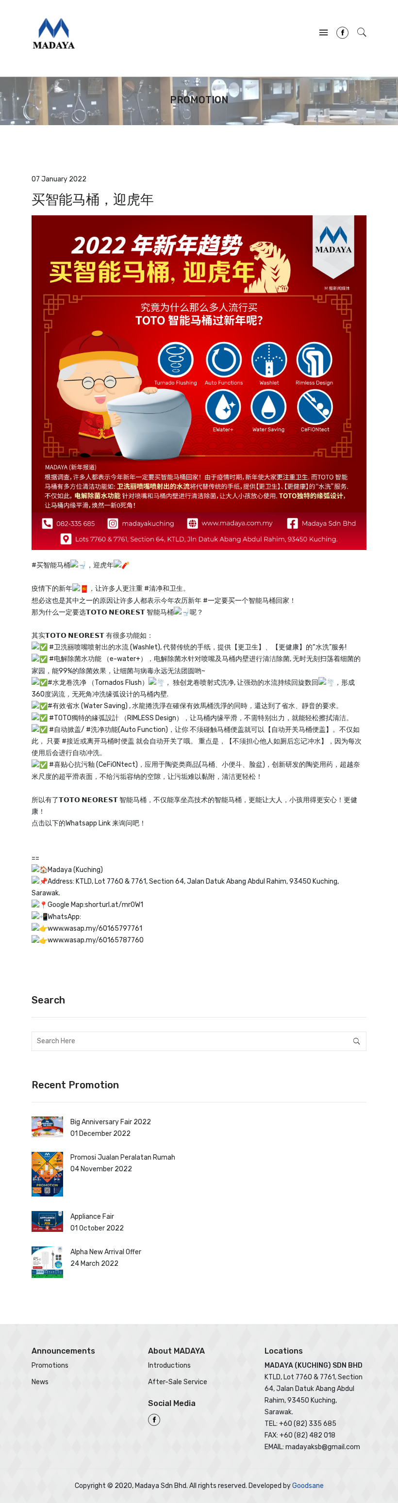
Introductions (169, 1365)
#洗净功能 (102, 730)
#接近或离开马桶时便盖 (98, 741)
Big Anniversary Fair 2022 (110, 1122)
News (40, 1382)
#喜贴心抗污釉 (72, 764)
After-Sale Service (177, 1382)
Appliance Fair (92, 1216)
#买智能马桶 (51, 565)
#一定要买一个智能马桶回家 (246, 601)
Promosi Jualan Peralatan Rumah (122, 1157)
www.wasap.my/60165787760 (96, 940)
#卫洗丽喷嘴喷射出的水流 (89, 647)
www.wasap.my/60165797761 (95, 928)
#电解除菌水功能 (75, 659)
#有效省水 (64, 706)
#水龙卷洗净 (67, 683)
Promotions (50, 1365)
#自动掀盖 (65, 730)
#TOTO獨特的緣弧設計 (84, 718)
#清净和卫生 (163, 588)
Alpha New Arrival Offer (105, 1252)
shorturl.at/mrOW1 (114, 905)
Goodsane (308, 1486)
